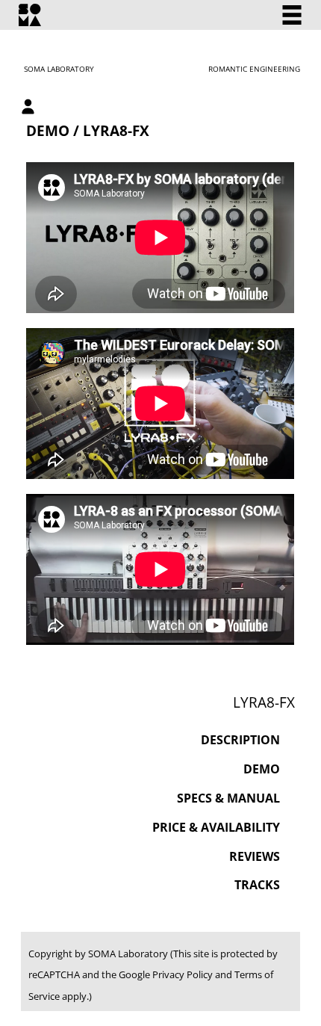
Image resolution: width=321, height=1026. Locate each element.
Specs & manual (228, 798)
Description (240, 740)
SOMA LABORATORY (59, 69)
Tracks (257, 885)
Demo (261, 769)
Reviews (254, 856)
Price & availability (216, 827)
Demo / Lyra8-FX (87, 130)
